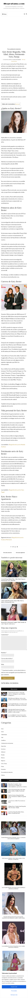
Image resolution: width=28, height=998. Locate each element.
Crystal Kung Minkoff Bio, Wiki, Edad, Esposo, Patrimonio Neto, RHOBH (13, 579)
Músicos (3, 757)
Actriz (2, 731)
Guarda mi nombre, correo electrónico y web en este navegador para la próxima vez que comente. (13, 672)
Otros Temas (4, 763)
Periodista (3, 769)
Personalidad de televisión (14, 49)
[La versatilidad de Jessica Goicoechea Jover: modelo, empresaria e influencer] (13, 933)
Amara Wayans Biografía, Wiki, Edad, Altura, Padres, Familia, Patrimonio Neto (16, 791)
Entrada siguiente (20, 552)
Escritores (3, 749)
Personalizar (14, 990)
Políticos (3, 775)
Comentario (5, 634)
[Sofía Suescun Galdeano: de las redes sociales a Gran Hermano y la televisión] (13, 849)
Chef (2, 737)
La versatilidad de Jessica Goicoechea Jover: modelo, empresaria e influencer (17, 715)
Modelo (3, 754)
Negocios (3, 760)
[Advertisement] (14, 31)
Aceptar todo (14, 986)
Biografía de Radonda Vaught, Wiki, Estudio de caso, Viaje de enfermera (13, 623)
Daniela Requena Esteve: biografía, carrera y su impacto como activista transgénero (16, 694)
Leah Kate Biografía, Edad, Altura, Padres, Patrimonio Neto (16, 812)
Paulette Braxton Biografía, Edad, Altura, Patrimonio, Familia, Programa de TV (17, 797)
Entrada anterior (7, 552)
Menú (4, 14)
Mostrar (17, 104)
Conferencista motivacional (7, 743)
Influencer (3, 752)
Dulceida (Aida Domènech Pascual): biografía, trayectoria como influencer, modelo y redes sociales (17, 711)
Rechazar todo (14, 994)
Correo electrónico (7, 658)
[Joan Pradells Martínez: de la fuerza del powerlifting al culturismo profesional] (13, 874)
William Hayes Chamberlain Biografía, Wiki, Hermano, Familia (17, 807)
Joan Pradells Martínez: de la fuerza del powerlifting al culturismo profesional (17, 704)
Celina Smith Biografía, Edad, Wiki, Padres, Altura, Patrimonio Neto (12, 601)
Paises (2, 766)
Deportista (3, 746)
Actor (2, 728)
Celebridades (4, 734)
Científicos (3, 740)
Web (2, 664)
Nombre (4, 652)
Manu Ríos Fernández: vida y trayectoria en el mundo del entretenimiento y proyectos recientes (17, 785)
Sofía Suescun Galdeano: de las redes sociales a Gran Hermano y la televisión (17, 699)
